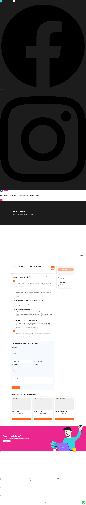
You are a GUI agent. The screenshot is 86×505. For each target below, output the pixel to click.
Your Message (15, 375)
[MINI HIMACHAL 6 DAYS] (64, 404)
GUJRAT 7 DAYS (16, 411)
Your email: (14, 353)
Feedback (32, 195)
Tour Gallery (25, 195)
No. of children (35, 364)
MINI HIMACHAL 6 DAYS (61, 411)
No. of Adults (15, 364)
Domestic (62, 286)
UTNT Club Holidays (42, 502)
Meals (61, 280)
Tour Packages (12, 195)
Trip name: (14, 345)
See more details (20, 413)
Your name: (14, 347)
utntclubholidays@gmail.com (7, 1)
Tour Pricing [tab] (26, 271)
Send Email (16, 387)
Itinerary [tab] (12, 271)
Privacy (39, 503)
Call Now (6, 441)
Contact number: (36, 358)
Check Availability (66, 269)
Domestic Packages (4, 469)
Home (1, 195)
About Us (6, 195)
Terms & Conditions (45, 503)
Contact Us (38, 195)
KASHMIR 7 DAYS (37, 411)
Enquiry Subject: (15, 370)
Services (20, 195)
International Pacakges (5, 471)
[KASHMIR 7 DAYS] (42, 404)
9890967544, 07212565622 (20, 1)
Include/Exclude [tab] (19, 271)
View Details (21, 419)
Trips (18, 214)
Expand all (48, 276)
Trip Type (61, 284)
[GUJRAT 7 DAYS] (21, 404)
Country (14, 358)
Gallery (82, 255)
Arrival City (62, 277)
